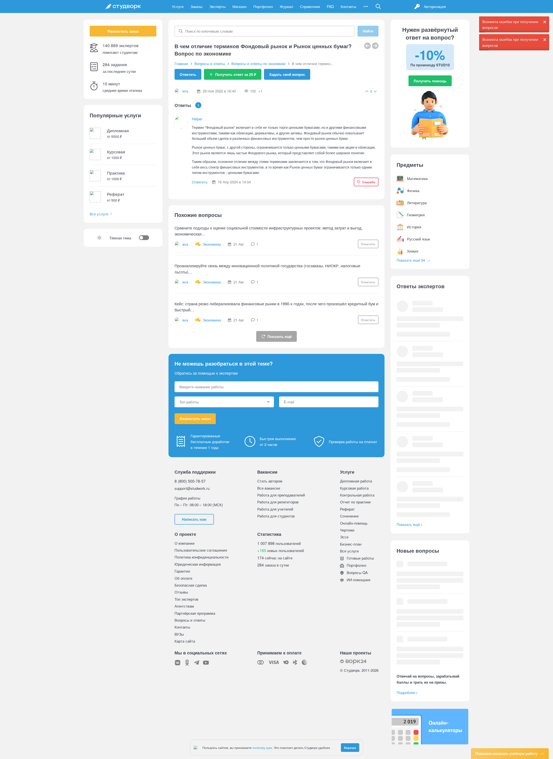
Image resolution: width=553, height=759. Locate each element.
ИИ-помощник (358, 579)
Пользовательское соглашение (201, 550)
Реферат (347, 509)
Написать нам (194, 519)
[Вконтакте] (178, 663)
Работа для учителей (275, 509)
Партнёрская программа (195, 613)
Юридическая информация (198, 564)
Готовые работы (360, 558)
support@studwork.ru (192, 488)
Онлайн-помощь (354, 523)
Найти (368, 31)
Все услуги (99, 213)
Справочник (310, 6)
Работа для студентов (276, 516)
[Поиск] (378, 6)
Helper (197, 118)
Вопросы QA (357, 572)
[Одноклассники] (187, 663)
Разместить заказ (123, 31)
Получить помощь (430, 80)
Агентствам (184, 606)
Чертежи (347, 530)
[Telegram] (197, 663)
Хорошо (350, 747)
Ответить (188, 74)
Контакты (348, 6)
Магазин (239, 6)
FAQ (330, 6)
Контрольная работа (357, 495)
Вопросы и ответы (190, 620)
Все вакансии (268, 488)
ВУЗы (179, 634)
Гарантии (182, 571)
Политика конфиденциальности (202, 557)
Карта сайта (185, 641)
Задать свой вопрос (287, 74)
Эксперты (217, 6)
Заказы (196, 6)
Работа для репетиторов (278, 501)
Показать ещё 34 (411, 260)
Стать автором (269, 481)
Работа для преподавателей (281, 495)
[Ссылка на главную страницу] (123, 6)
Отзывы (181, 592)
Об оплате (183, 578)
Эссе (344, 536)
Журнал (286, 6)
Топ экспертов (186, 599)
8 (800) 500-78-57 (190, 481)
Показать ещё (279, 336)
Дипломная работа (356, 481)
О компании (185, 543)
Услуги (178, 6)
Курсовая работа (354, 488)
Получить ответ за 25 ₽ (235, 74)
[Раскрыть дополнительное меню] (366, 6)
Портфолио (263, 6)
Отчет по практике (355, 501)
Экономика (212, 244)
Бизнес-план (350, 544)
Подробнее (406, 692)
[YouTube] (206, 663)
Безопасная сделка (191, 585)
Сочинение (349, 516)
